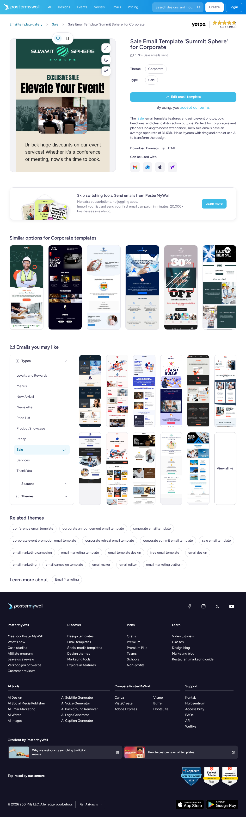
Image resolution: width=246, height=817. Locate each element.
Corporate (156, 69)
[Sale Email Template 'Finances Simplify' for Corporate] (104, 287)
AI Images (15, 721)
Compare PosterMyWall (132, 686)
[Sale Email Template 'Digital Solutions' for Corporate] (171, 391)
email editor (128, 565)
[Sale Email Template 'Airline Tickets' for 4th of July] (117, 468)
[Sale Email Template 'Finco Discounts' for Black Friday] (144, 468)
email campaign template (64, 565)
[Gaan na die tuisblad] (19, 7)
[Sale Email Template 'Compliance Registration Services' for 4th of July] (225, 391)
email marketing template (80, 553)
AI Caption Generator (77, 721)
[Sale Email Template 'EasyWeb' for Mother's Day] (198, 391)
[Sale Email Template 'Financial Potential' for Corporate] (90, 468)
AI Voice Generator (75, 703)
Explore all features (81, 665)
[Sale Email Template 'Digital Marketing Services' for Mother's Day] (142, 287)
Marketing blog (183, 654)
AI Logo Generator (75, 715)
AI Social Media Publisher (26, 703)
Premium (133, 642)
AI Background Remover (79, 709)
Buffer (158, 703)
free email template (164, 553)
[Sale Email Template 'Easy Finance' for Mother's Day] (90, 391)
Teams (132, 654)
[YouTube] (231, 606)
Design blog (181, 648)
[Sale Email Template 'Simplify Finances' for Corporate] (171, 468)
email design (197, 553)
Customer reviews (21, 671)
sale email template (216, 540)
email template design (124, 553)
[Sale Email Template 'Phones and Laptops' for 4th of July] (117, 391)
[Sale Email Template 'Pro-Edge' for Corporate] (181, 287)
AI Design (15, 698)
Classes (178, 642)
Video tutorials (183, 636)
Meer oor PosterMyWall (25, 636)
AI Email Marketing (21, 709)
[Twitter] (217, 606)
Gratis (131, 636)
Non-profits (136, 665)
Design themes (78, 654)
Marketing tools (79, 659)
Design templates (80, 636)
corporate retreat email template (109, 540)
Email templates (79, 642)
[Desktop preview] (58, 38)
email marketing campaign (32, 553)
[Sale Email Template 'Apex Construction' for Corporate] (26, 287)
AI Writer (14, 715)
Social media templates (84, 648)
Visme (158, 698)
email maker (101, 565)
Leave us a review (21, 659)
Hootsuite (160, 709)
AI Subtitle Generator (77, 698)
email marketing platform (164, 565)
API (187, 721)
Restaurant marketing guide (193, 659)
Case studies (17, 648)
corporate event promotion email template (44, 540)
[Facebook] (189, 606)
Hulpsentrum (195, 703)
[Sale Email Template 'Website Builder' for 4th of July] (144, 391)
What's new (16, 642)
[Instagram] (203, 606)
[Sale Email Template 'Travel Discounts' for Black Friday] (198, 468)
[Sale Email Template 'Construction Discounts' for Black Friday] (219, 287)
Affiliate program (20, 654)
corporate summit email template (168, 540)
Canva (119, 698)
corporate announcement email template (93, 528)
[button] (106, 48)
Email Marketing (67, 579)
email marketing (25, 565)
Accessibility (194, 709)
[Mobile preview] (67, 38)
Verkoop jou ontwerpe (24, 665)
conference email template (33, 528)
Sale (151, 80)
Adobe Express (126, 709)
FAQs (189, 715)
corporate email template (152, 528)
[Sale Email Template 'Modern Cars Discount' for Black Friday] (65, 287)
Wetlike (190, 726)
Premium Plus (137, 648)
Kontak (190, 698)
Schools (133, 659)
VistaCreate (124, 703)
